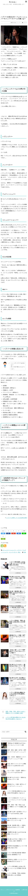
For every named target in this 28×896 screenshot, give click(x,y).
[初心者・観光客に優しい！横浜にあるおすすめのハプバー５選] (5, 594)
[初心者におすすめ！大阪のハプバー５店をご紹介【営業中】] (5, 580)
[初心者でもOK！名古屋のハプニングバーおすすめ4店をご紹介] (5, 681)
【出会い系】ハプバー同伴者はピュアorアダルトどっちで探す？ (17, 651)
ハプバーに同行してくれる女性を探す (16, 517)
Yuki (24, 552)
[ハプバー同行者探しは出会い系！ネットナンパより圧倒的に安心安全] (5, 565)
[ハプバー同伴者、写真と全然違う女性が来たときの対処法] (5, 624)
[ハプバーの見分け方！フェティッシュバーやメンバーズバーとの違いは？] (18, 533)
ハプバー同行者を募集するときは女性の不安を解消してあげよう (17, 694)
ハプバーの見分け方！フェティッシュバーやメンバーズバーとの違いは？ (16, 799)
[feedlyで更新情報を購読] (2, 546)
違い (19, 552)
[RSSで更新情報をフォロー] (5, 546)
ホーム (2, 889)
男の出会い (13, 2)
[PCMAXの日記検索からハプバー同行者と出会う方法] (5, 609)
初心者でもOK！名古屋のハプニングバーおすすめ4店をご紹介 (17, 679)
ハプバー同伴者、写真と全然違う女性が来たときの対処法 (17, 622)
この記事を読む (18, 572)
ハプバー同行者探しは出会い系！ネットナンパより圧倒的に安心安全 (17, 563)
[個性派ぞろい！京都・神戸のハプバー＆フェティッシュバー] (5, 638)
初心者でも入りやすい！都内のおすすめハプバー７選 (17, 665)
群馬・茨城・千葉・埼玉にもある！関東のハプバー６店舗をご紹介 (16, 712)
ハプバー (19, 550)
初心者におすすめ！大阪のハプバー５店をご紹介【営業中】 (17, 578)
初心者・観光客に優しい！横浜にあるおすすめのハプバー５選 (17, 593)
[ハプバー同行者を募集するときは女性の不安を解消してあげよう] (5, 696)
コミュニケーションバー (9, 550)
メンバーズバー (13, 552)
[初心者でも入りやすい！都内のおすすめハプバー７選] (5, 668)
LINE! (24, 530)
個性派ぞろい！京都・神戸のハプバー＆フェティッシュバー (17, 637)
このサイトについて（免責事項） (13, 889)
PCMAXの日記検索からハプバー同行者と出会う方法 (17, 606)
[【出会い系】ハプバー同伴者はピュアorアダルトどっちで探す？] (5, 653)
